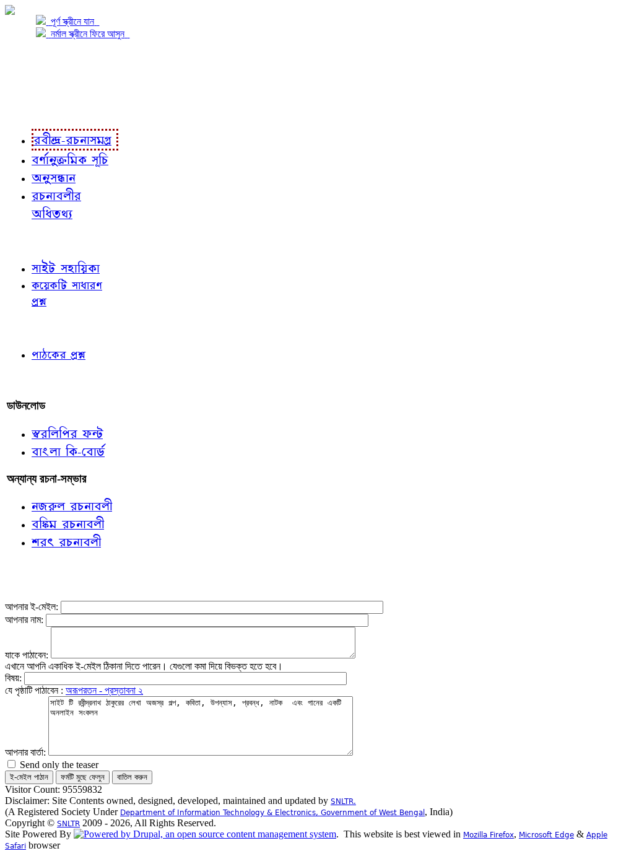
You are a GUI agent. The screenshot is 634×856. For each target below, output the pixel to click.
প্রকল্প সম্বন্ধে (35, 59)
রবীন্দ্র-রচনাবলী (35, 109)
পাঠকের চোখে (33, 327)
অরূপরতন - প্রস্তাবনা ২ (104, 690)
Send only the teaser (57, 764)
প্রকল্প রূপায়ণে (34, 84)
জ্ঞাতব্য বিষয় (30, 240)
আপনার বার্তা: (26, 752)
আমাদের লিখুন (34, 380)
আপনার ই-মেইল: (33, 606)
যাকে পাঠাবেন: (28, 655)
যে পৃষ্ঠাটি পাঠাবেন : (35, 690)
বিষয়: (14, 678)
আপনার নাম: (25, 619)
